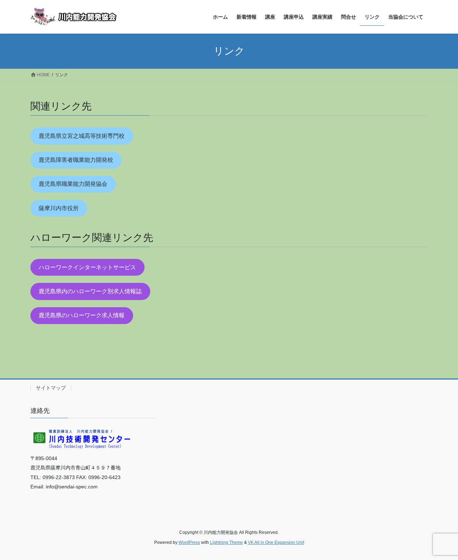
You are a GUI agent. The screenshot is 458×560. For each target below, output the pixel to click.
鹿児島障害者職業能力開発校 (76, 160)
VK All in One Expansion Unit (276, 542)
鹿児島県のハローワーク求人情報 (82, 315)
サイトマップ (51, 388)
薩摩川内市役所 (59, 208)
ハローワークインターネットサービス (87, 267)
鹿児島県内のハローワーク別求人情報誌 (90, 291)
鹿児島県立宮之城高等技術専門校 (82, 136)
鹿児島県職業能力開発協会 (73, 184)
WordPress (189, 542)
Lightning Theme (226, 542)
